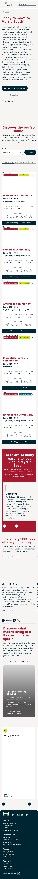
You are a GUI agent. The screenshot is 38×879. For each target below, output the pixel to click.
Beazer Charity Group (10, 830)
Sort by (4, 148)
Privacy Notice (8, 852)
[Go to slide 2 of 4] (9, 620)
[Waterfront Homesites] (31, 216)
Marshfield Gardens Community (15, 359)
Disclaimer (14, 95)
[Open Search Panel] (19, 4)
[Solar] (7, 216)
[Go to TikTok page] (13, 815)
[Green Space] (26, 216)
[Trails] (17, 216)
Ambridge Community (17, 303)
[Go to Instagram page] (8, 815)
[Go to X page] (18, 815)
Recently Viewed (8, 868)
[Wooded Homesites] (21, 270)
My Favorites (7, 866)
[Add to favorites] (32, 175)
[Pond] (21, 216)
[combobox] (12, 152)
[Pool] (12, 216)
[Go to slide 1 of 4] (7, 620)
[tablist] (19, 162)
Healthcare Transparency (12, 844)
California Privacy (9, 854)
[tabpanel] (19, 306)
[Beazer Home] (9, 4)
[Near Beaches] (31, 325)
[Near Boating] (26, 436)
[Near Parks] (31, 436)
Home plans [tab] (19, 162)
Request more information (14, 88)
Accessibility (7, 842)
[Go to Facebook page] (4, 815)
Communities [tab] (8, 162)
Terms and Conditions (11, 840)
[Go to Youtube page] (22, 815)
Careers (5, 828)
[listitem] (18, 763)
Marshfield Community (17, 195)
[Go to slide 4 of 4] (11, 620)
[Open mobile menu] (3, 4)
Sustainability (8, 825)
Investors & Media (9, 823)
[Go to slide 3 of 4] (10, 620)
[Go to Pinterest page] (27, 815)
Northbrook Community (18, 414)
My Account (7, 864)
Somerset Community (16, 249)
